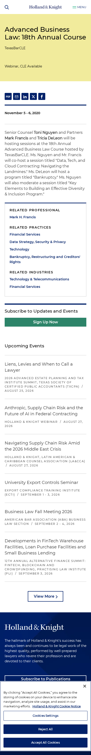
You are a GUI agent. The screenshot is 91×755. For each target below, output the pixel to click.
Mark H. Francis (23, 217)
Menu (81, 7)
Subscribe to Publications (45, 679)
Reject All (45, 729)
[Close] (85, 686)
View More (44, 596)
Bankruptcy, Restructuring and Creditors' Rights (45, 259)
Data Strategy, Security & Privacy (38, 242)
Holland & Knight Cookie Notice (56, 706)
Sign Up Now (45, 322)
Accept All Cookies (45, 742)
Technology (19, 249)
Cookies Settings (45, 715)
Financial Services (25, 234)
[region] (45, 716)
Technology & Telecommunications (39, 279)
